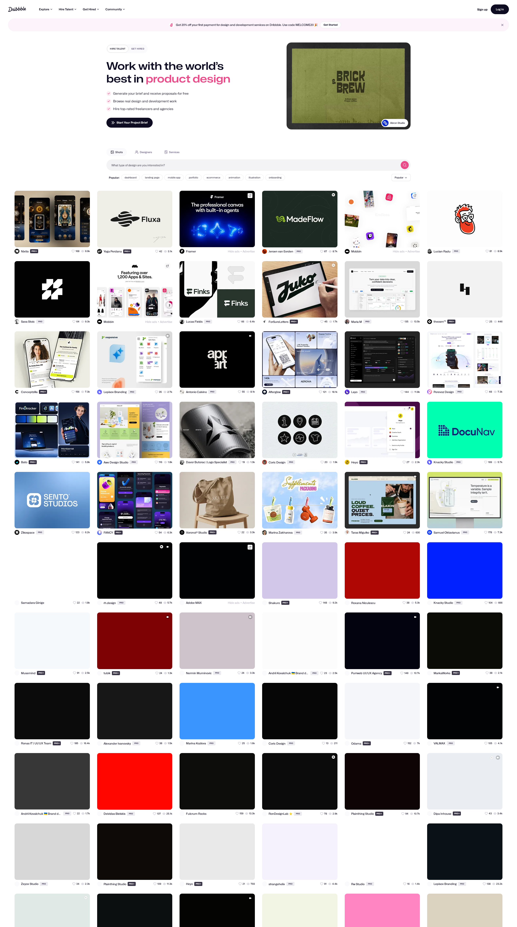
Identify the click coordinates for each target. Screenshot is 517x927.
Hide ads (234, 251)
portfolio (193, 177)
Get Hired (89, 9)
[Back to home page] (17, 9)
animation (234, 177)
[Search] (405, 165)
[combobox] (252, 165)
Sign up (482, 9)
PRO (34, 251)
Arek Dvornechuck (394, 122)
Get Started (331, 24)
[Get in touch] (67, 240)
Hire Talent (66, 9)
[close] (502, 25)
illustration (254, 177)
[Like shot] (83, 240)
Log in (500, 9)
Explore (44, 9)
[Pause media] (293, 123)
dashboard (131, 177)
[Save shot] (75, 240)
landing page (152, 177)
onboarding (275, 177)
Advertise (249, 251)
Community (113, 9)
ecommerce (213, 177)
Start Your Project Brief (132, 122)
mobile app (174, 177)
